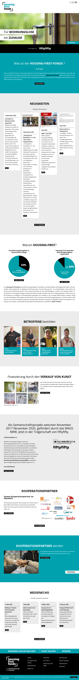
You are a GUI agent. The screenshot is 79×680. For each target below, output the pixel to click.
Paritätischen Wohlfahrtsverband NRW (16, 460)
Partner (46, 658)
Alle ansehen (39, 225)
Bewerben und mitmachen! (21, 651)
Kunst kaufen (48, 651)
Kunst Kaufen (64, 661)
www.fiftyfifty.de (9, 466)
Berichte (30, 668)
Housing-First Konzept (13, 287)
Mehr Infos (11, 678)
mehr (6, 168)
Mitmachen (63, 658)
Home (29, 658)
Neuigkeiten (31, 666)
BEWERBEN (71, 572)
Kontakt (62, 666)
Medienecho (63, 663)
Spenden (71, 43)
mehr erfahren (39, 83)
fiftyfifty (46, 661)
